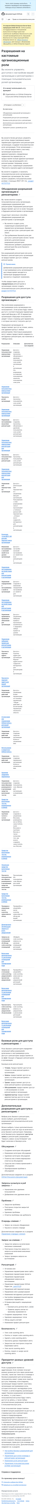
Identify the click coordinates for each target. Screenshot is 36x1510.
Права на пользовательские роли (23, 19)
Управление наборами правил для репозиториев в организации (6, 643)
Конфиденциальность (9, 1501)
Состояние (20, 1501)
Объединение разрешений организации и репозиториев (17, 191)
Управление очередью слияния (13, 1234)
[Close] (30, 3)
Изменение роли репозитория (16, 1461)
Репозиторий (8, 1265)
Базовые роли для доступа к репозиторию (17, 1042)
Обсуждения (8, 1146)
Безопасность (8, 1329)
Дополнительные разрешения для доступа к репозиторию (17, 1108)
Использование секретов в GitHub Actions (7, 750)
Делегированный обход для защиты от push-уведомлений (6, 928)
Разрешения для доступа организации (16, 298)
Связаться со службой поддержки (14, 1485)
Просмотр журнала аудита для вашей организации (6, 682)
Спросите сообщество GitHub (13, 1482)
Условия (18, 1499)
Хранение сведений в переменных (6, 774)
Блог (18, 1503)
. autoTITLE (17, 1286)
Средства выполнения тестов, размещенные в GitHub (6, 803)
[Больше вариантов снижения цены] (23, 105)
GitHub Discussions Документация (14, 1177)
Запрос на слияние (11, 1240)
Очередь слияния (10, 1221)
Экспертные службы (8, 1503)
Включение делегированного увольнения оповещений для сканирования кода (7, 959)
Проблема (6, 1200)
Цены (27, 1501)
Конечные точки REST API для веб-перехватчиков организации (7, 538)
